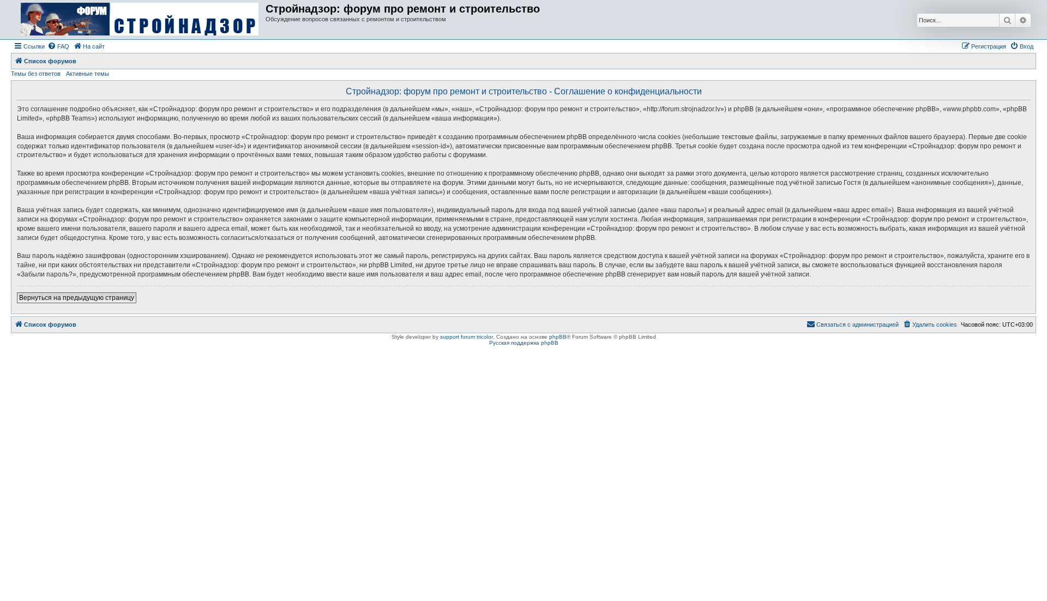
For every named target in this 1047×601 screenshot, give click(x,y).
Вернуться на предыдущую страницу (76, 298)
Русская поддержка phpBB (523, 343)
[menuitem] (58, 46)
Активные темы (87, 73)
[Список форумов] (140, 20)
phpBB (558, 337)
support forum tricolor (466, 337)
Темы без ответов (36, 73)
